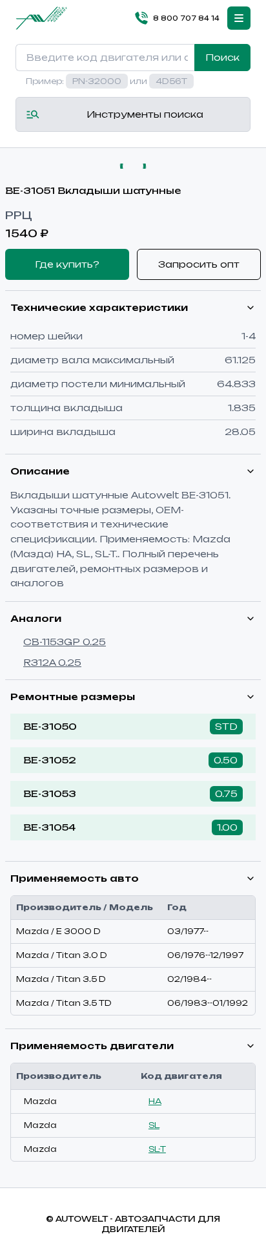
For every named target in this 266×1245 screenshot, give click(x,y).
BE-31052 (49, 759)
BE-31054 (49, 827)
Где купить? (67, 264)
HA (154, 1101)
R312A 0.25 (52, 662)
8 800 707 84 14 (186, 18)
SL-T (157, 1149)
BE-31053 (49, 793)
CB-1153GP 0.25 (64, 641)
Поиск (222, 57)
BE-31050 (50, 726)
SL (153, 1125)
